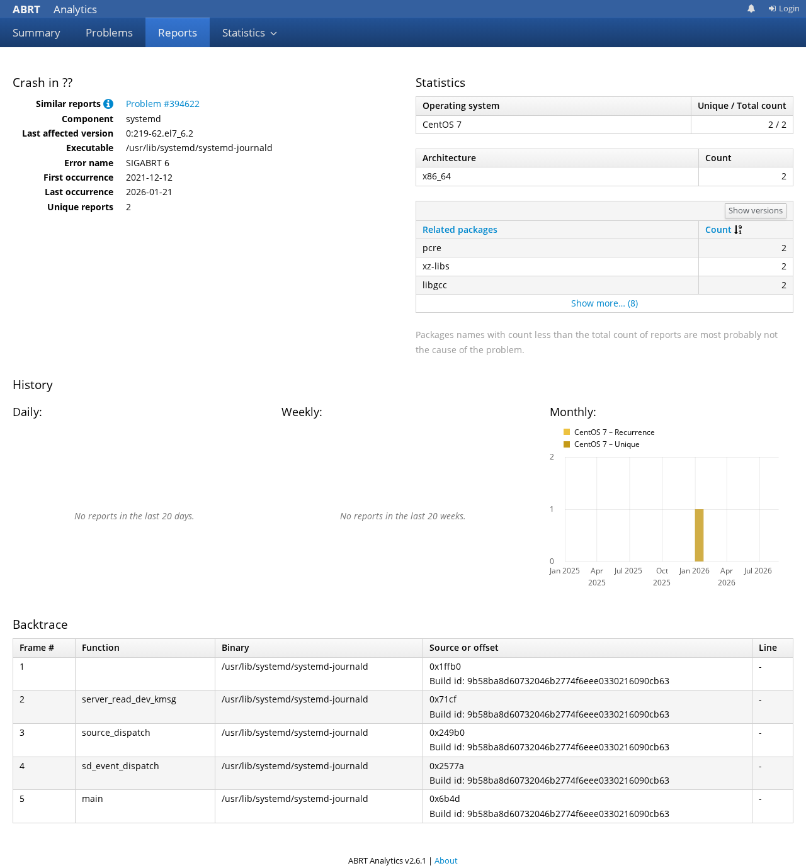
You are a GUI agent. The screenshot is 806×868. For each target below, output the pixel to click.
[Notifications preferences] (751, 8)
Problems (109, 32)
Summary (36, 32)
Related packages (460, 229)
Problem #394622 (163, 104)
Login (789, 8)
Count (718, 229)
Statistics (245, 32)
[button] (108, 104)
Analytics (55, 9)
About (446, 860)
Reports (177, 32)
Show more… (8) (604, 303)
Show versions (756, 210)
